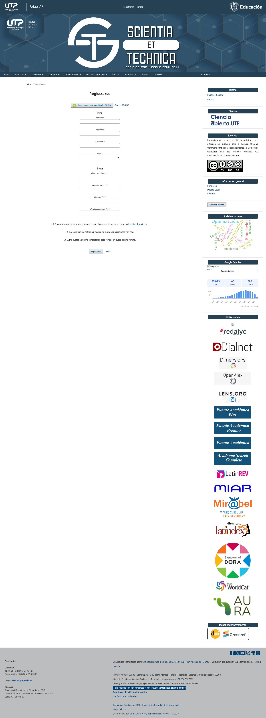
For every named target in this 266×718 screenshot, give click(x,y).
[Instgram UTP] (248, 653)
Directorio (36, 74)
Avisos (145, 74)
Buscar (206, 74)
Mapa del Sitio (119, 709)
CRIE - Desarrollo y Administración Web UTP (150, 713)
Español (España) (215, 95)
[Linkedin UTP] (253, 653)
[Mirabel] (233, 506)
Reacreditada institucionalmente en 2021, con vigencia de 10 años (178, 662)
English (210, 99)
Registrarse (128, 7)
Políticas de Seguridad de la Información (161, 705)
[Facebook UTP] (232, 653)
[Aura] (233, 606)
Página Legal (213, 190)
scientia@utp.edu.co (22, 680)
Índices (115, 74)
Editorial (211, 193)
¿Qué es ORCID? (121, 105)
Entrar (140, 7)
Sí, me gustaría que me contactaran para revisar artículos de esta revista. (101, 240)
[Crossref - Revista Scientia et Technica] (228, 633)
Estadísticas (130, 74)
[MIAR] (233, 488)
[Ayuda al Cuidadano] (258, 653)
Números (53, 74)
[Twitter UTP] (237, 653)
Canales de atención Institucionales (130, 692)
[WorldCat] (233, 586)
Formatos (212, 186)
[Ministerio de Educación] (246, 7)
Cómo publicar (72, 74)
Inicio (6, 74)
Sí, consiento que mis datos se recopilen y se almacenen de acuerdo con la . (101, 224)
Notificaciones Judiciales (125, 696)
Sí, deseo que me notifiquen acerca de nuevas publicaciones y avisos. (101, 232)
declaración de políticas (136, 224)
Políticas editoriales (95, 74)
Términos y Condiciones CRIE (127, 705)
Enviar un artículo (217, 204)
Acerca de (19, 74)
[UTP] (11, 7)
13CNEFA (157, 74)
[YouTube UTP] (242, 653)
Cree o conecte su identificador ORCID (94, 105)
